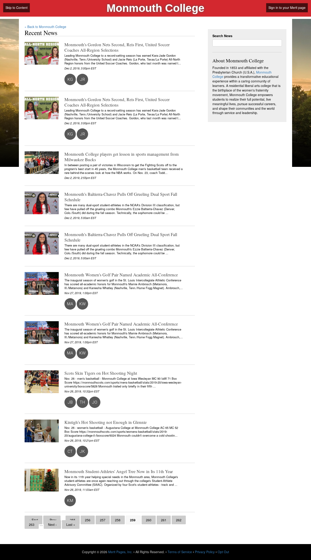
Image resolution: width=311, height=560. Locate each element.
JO (94, 402)
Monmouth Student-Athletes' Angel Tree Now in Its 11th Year (118, 471)
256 (87, 520)
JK (82, 451)
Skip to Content (16, 7)
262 (178, 520)
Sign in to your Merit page (287, 7)
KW (82, 303)
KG (70, 79)
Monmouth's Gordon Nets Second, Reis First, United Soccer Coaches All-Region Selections (117, 47)
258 (117, 520)
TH (82, 402)
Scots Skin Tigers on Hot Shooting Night (100, 373)
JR (82, 79)
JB (70, 402)
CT (70, 451)
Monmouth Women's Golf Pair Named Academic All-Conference (121, 274)
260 (148, 520)
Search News (222, 36)
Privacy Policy (205, 552)
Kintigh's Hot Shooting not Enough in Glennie (105, 422)
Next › (52, 524)
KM (70, 500)
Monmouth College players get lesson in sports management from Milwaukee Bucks (121, 156)
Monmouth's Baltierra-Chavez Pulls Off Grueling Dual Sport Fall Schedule (120, 196)
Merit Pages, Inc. (120, 552)
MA (70, 303)
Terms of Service (180, 552)
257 (102, 520)
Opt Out (223, 552)
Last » (70, 524)
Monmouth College (155, 8)
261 (163, 520)
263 (31, 524)
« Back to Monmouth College (45, 26)
